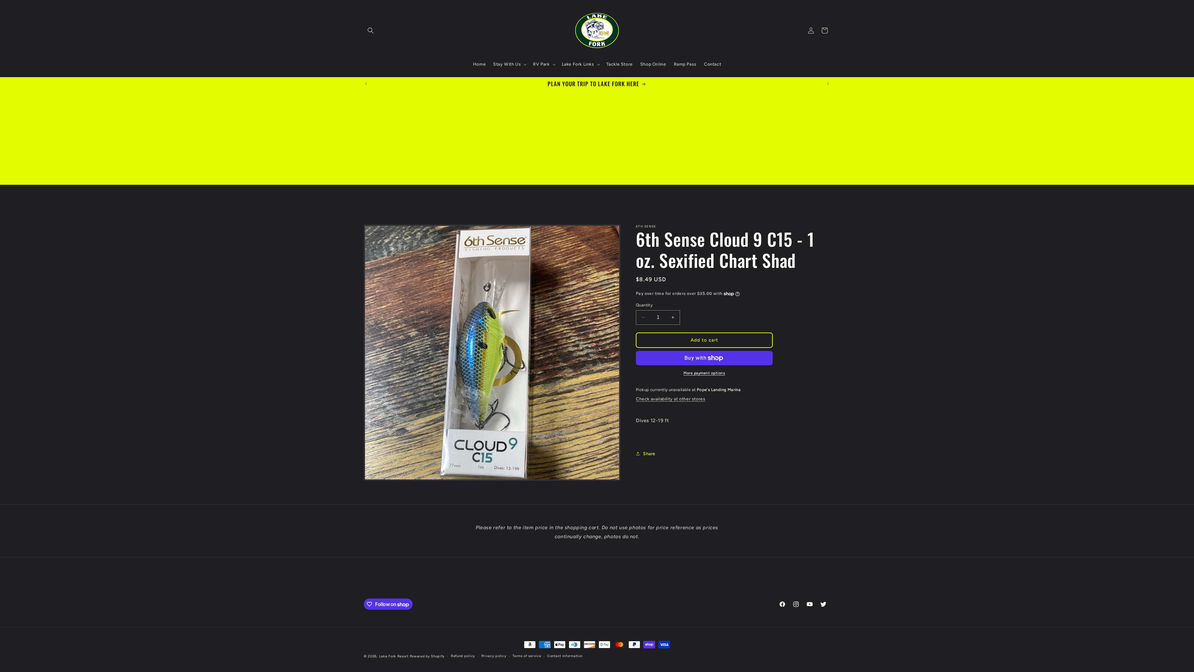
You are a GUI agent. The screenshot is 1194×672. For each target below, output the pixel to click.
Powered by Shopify (427, 656)
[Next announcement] (828, 84)
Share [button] (649, 453)
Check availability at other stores (670, 399)
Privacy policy (494, 656)
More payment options (704, 373)
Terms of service (526, 656)
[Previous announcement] (366, 84)
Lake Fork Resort (394, 656)
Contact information (564, 656)
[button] (370, 30)
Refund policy (463, 656)
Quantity (644, 305)
